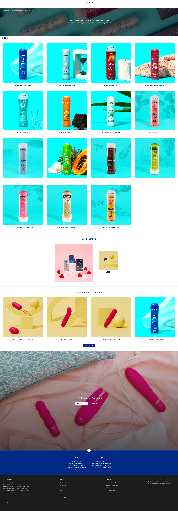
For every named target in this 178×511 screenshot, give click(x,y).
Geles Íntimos (62, 6)
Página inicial (6, 10)
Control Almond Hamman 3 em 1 (111, 227)
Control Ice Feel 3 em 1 (23, 132)
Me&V (69, 6)
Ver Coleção (89, 345)
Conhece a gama (81, 403)
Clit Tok (101, 6)
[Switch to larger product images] (2, 38)
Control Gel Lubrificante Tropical (67, 180)
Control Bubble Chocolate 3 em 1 (110, 180)
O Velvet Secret (96, 403)
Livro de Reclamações (111, 490)
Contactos (126, 6)
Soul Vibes (94, 6)
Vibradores (63, 485)
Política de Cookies (111, 488)
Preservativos (53, 6)
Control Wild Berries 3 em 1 (155, 132)
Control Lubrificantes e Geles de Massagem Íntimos (22, 10)
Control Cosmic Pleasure (67, 339)
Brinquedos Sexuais (78, 6)
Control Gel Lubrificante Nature (23, 85)
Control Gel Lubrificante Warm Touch (154, 85)
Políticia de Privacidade (112, 485)
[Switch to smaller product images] (5, 38)
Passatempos (118, 6)
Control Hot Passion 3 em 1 (111, 85)
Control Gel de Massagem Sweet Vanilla (67, 227)
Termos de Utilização (111, 483)
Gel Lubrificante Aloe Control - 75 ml (111, 132)
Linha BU (87, 6)
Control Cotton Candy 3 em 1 (23, 180)
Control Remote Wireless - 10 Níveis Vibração (23, 339)
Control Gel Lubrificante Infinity (67, 85)
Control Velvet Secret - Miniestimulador (111, 339)
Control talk (109, 6)
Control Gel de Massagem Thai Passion (23, 227)
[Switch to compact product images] (7, 38)
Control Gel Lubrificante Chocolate (67, 132)
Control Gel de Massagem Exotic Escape (154, 180)
